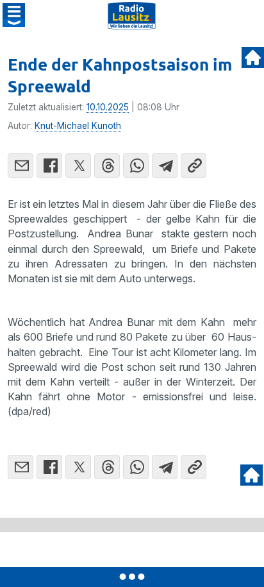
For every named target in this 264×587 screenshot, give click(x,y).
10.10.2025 (108, 107)
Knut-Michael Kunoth (78, 126)
